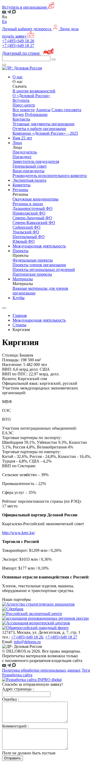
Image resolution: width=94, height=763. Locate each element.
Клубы (19, 297)
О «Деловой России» (31, 95)
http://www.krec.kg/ (18, 532)
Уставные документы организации (43, 124)
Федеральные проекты (33, 260)
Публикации (36, 114)
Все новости (24, 110)
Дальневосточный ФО (32, 208)
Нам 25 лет (22, 138)
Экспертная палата (29, 180)
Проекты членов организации (39, 265)
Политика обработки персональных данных (41, 670)
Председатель (25, 152)
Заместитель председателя (36, 161)
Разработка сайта (17, 675)
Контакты (21, 119)
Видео (18, 114)
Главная (20, 315)
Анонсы (43, 110)
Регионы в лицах (28, 204)
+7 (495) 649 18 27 (18, 45)
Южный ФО (24, 241)
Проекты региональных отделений (44, 269)
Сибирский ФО (26, 227)
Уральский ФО (26, 232)
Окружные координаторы (35, 199)
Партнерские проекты (32, 274)
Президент (22, 157)
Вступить (21, 100)
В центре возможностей (34, 91)
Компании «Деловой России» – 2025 (45, 133)
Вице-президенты (28, 171)
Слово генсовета (66, 110)
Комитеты (22, 185)
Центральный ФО (29, 236)
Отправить (12, 758)
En (4, 21)
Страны (19, 325)
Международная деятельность (39, 246)
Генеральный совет (30, 166)
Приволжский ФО (29, 213)
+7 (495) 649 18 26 (18, 41)
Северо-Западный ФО (32, 218)
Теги (86, 670)
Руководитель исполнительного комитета (50, 175)
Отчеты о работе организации (39, 128)
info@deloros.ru (27, 642)
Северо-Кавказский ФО (34, 222)
